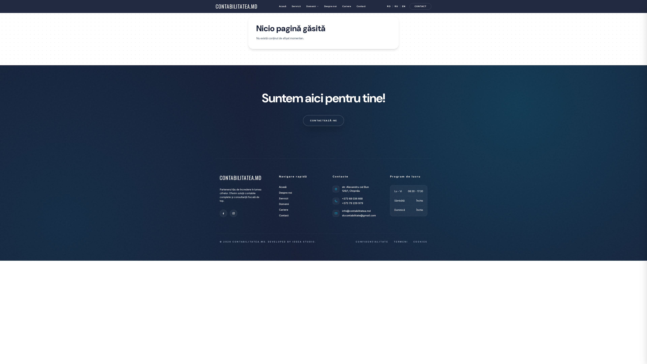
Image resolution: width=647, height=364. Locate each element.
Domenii (311, 6)
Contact (361, 6)
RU (396, 6)
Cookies (420, 241)
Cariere (346, 6)
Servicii (296, 6)
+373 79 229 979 (352, 203)
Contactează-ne (323, 120)
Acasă (282, 6)
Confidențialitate (372, 241)
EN (404, 6)
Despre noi (330, 6)
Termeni (401, 241)
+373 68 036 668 (352, 198)
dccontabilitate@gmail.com (359, 215)
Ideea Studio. (304, 241)
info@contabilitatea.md (356, 211)
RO (389, 6)
